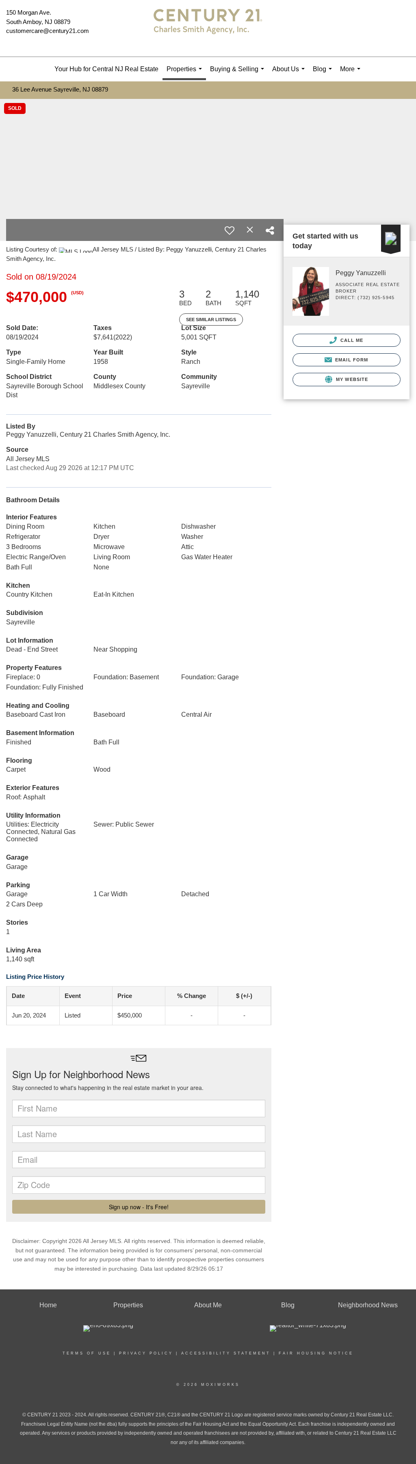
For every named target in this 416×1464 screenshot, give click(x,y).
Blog (324, 73)
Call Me (351, 340)
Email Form (351, 359)
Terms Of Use (87, 1353)
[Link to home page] (208, 28)
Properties (186, 73)
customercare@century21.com (47, 30)
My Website (351, 379)
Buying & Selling (238, 73)
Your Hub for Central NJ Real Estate (106, 69)
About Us (290, 73)
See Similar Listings (211, 319)
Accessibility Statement (226, 1353)
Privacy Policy (146, 1353)
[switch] (229, 230)
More (352, 73)
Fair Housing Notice (316, 1353)
